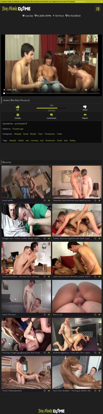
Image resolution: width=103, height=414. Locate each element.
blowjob (12, 140)
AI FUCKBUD (74, 15)
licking (72, 140)
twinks (21, 140)
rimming (34, 140)
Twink (59, 134)
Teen (40, 134)
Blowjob (17, 134)
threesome (50, 140)
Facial (25, 134)
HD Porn (59, 15)
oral (41, 140)
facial (59, 140)
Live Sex (29, 15)
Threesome (50, 134)
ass (27, 140)
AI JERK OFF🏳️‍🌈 (44, 15)
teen (66, 140)
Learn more (80, 1)
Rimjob (33, 134)
